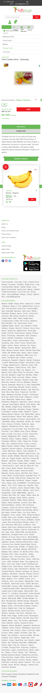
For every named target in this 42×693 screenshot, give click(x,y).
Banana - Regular (12, 193)
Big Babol (18, 625)
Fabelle (4, 620)
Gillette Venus (20, 399)
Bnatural (13, 667)
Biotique (13, 313)
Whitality (17, 456)
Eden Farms (12, 527)
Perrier (15, 652)
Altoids (17, 544)
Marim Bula (11, 399)
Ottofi (9, 561)
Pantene (20, 468)
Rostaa (35, 441)
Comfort (5, 362)
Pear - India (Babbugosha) (11, 297)
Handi (14, 493)
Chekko (35, 660)
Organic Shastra (16, 458)
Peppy (17, 303)
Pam (9, 463)
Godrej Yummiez (34, 593)
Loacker (33, 444)
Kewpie (29, 333)
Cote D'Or (9, 380)
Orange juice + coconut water (12, 429)
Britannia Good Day (25, 527)
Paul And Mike (33, 308)
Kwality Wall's (28, 586)
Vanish (37, 303)
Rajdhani (18, 510)
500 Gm (8, 196)
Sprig (15, 372)
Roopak (20, 461)
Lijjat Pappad (33, 620)
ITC (37, 522)
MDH (21, 586)
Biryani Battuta (33, 537)
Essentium (5, 313)
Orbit (25, 451)
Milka (27, 355)
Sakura (35, 412)
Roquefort (15, 360)
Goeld (4, 451)
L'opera (20, 488)
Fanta (16, 554)
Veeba (4, 333)
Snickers (26, 328)
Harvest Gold (31, 343)
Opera (10, 665)
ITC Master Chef (32, 547)
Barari (22, 350)
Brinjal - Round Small (9, 289)
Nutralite (5, 370)
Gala (16, 569)
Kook (12, 581)
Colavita (13, 618)
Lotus (15, 517)
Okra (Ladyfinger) (13, 294)
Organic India (7, 591)
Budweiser (27, 407)
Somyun (18, 628)
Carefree (11, 596)
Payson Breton (31, 419)
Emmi (29, 385)
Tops (16, 620)
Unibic (19, 441)
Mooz (8, 392)
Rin (33, 421)
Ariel (33, 638)
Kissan (17, 326)
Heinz (4, 623)
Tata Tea (23, 466)
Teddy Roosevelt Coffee (11, 588)
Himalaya (8, 539)
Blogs (3, 227)
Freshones (6, 662)
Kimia (4, 350)
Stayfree (22, 360)
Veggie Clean (12, 603)
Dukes (11, 439)
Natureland (6, 559)
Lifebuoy (19, 571)
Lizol (26, 640)
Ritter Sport (18, 525)
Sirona (38, 463)
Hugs (32, 380)
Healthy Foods (7, 566)
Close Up (12, 370)
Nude (22, 561)
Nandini (29, 360)
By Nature (27, 382)
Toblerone (33, 652)
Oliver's (19, 451)
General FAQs (6, 246)
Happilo (37, 586)
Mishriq (19, 618)
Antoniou (28, 662)
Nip (9, 642)
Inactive (34, 387)
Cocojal (10, 434)
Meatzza (5, 628)
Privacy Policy (6, 234)
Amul (30, 502)
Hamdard (15, 561)
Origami (28, 480)
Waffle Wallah (22, 493)
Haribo (21, 412)
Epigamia (5, 625)
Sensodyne (24, 576)
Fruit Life (11, 333)
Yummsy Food (33, 665)
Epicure (36, 571)
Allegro (28, 377)
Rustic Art (28, 507)
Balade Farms (22, 331)
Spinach (36, 294)
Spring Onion (22, 289)
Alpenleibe (6, 421)
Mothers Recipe (7, 414)
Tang (38, 488)
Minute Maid (29, 414)
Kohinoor (24, 645)
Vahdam (8, 407)
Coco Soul (26, 512)
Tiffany (28, 495)
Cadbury (18, 439)
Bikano (36, 510)
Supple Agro (25, 638)
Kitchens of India (14, 611)
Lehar (37, 603)
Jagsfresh (9, 190)
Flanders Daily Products (24, 542)
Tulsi (9, 635)
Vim (22, 326)
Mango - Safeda (20, 287)
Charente (22, 574)
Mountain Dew (11, 601)
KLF (18, 495)
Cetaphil (25, 436)
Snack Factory (29, 566)
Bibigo (10, 620)
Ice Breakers (6, 412)
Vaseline (36, 409)
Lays (8, 444)
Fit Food (20, 382)
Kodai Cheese (20, 333)
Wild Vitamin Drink (8, 510)
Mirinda (23, 404)
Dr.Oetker (17, 424)
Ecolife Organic (18, 591)
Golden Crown (23, 615)
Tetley (11, 633)
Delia (9, 615)
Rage (4, 579)
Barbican (10, 623)
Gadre (4, 522)
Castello (32, 436)
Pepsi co (14, 306)
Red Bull (18, 394)
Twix (26, 652)
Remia (9, 377)
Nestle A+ (28, 412)
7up (22, 370)
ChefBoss (5, 574)
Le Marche (27, 525)
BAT (19, 436)
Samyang (15, 642)
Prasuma (29, 574)
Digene (4, 502)
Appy (32, 424)
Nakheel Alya (11, 480)
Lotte (12, 343)
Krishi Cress (22, 308)
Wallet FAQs (6, 249)
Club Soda (18, 282)
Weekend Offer (8, 37)
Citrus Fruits (7, 40)
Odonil (15, 340)
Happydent (6, 419)
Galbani (17, 431)
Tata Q (35, 576)
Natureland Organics (28, 588)
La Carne (25, 434)
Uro (33, 370)
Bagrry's (28, 370)
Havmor (17, 623)
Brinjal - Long (31, 287)
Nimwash (5, 473)
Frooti (15, 485)
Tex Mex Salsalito (28, 598)
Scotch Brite (6, 490)
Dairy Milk (9, 311)
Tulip (30, 633)
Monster (26, 522)
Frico (16, 579)
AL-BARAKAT (22, 483)
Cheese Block (7, 340)
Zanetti (28, 583)
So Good (12, 537)
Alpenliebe (21, 421)
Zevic (32, 426)
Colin (22, 414)
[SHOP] (6, 27)
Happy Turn (27, 441)
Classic (29, 559)
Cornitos (5, 495)
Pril (31, 571)
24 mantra (13, 488)
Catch (17, 466)
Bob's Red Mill (7, 323)
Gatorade (6, 630)
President (5, 554)
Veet (3, 392)
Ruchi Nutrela (14, 404)
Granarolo (5, 581)
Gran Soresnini (11, 308)
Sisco (37, 490)
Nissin (32, 522)
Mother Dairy (16, 353)
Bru (29, 345)
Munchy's (35, 583)
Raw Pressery (29, 468)
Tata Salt (36, 635)
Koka (31, 473)
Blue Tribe (12, 495)
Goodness (23, 554)
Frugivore (33, 647)
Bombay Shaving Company (11, 655)
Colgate (33, 461)
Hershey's (18, 380)
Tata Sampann (31, 446)
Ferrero (36, 574)
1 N (4, 104)
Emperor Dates (29, 488)
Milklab (4, 348)
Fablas (17, 321)
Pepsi (4, 434)
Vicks (12, 532)
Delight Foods (17, 407)
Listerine (17, 638)
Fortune (15, 463)
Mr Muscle (20, 355)
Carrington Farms (17, 534)
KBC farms (12, 451)
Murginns (12, 375)
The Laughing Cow (32, 561)
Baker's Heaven (7, 446)
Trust (10, 485)
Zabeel (4, 598)
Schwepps (6, 441)
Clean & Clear (7, 549)
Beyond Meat (26, 544)
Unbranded (20, 335)
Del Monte (20, 480)
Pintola (19, 416)
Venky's (18, 630)
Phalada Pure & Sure (16, 426)
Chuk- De (22, 608)
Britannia (13, 500)
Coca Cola (17, 434)
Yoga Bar (30, 485)
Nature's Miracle (29, 500)
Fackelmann (18, 338)
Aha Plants (14, 574)
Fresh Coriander (8, 282)
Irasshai (5, 436)
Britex (23, 657)
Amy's (27, 426)
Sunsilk (10, 456)
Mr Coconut (24, 321)
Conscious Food (8, 544)
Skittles (29, 399)
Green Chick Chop (28, 611)
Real (10, 522)
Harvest (13, 382)
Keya (3, 311)
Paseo (33, 345)
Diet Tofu (5, 375)
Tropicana (16, 520)
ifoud (23, 431)
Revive (4, 331)
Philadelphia (26, 628)
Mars (20, 512)
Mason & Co (21, 385)
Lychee (33, 292)
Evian (37, 552)
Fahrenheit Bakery (8, 505)
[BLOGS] (30, 27)
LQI (12, 431)
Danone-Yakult (24, 340)
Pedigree (5, 557)
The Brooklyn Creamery (32, 448)
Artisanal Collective (32, 517)
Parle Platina (17, 539)
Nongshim (21, 409)
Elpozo (32, 650)
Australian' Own (31, 475)
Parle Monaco (24, 569)
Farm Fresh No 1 (8, 466)
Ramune (5, 303)
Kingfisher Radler (8, 326)
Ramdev (24, 389)
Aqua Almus (12, 453)
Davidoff (10, 338)
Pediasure (6, 306)
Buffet (9, 660)
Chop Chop (11, 564)
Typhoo (37, 414)
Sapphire (5, 426)
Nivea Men (23, 642)
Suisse (24, 630)
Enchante (29, 372)
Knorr (11, 557)
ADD (28, 109)
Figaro (10, 645)
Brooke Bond (17, 522)
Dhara (4, 387)
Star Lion (16, 645)
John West (16, 549)
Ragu (18, 370)
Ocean (27, 444)
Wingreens (15, 402)
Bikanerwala (13, 362)
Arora (33, 328)
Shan (11, 552)
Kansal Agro (30, 362)
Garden (37, 520)
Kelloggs (12, 498)
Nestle (4, 615)
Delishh (25, 498)
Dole (14, 483)
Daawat (15, 412)
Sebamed (28, 613)
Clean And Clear (8, 657)
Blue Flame (36, 350)
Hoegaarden (6, 493)
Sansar (16, 345)
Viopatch (25, 394)
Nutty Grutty (12, 598)
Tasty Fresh (12, 331)
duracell (31, 498)
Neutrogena (34, 615)
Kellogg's (23, 665)
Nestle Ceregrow (33, 515)
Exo (7, 458)
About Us (5, 224)
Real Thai (35, 389)
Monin (10, 606)
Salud (34, 367)
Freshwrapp (34, 394)
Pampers (11, 367)
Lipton (29, 353)
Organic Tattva (7, 318)
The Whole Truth (13, 358)
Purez (30, 323)
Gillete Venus (7, 576)
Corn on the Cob (24, 292)
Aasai (4, 335)
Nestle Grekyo (7, 529)
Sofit (29, 389)
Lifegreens (29, 397)
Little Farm (26, 458)
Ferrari (23, 343)
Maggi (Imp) (12, 436)
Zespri (18, 515)
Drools (25, 313)
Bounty (12, 542)
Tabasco (8, 652)
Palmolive (5, 439)
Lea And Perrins (23, 650)
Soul (25, 429)
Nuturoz (30, 416)
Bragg (6, 365)
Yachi (32, 490)
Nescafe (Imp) (28, 510)
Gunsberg (5, 343)
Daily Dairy (23, 402)
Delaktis (17, 529)
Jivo (34, 613)
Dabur (36, 416)
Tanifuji (30, 554)
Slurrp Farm (34, 434)
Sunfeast (12, 613)
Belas (4, 564)
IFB (9, 353)
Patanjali (31, 451)
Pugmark (15, 576)
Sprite (14, 468)
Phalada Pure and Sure (30, 655)
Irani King (14, 662)
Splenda (24, 549)
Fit (21, 552)
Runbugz (26, 571)
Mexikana (10, 394)
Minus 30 (30, 466)
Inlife (3, 444)
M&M (19, 598)
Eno (39, 419)
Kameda (29, 350)
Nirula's (34, 404)
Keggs (14, 615)
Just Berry (15, 593)
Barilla (4, 569)
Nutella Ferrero (14, 365)
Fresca (23, 520)
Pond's (28, 387)
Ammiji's (17, 446)
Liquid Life (36, 527)
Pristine (4, 463)
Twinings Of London (18, 559)
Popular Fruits (8, 48)
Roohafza (24, 633)
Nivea (35, 507)
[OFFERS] (15, 27)
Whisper (34, 431)
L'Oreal (8, 468)
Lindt (28, 404)
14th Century (14, 316)
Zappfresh (27, 625)
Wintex (4, 389)
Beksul (11, 625)
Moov (22, 303)
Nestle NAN (35, 385)
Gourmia (24, 502)
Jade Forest (15, 583)
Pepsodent (24, 593)
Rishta (4, 353)
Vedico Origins (14, 470)
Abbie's (16, 552)
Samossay (25, 647)
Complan (5, 470)
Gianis (14, 377)
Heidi (34, 495)
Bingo (13, 421)
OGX (29, 367)
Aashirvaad (32, 529)
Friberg (29, 660)
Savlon (24, 353)
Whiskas (5, 613)
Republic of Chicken (18, 419)
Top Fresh (5, 667)
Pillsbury (13, 441)
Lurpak (13, 650)
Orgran (11, 640)
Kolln (12, 630)
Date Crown (26, 311)
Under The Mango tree (30, 564)
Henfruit (19, 505)
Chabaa (12, 328)
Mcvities (33, 569)
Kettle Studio (23, 463)
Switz (10, 517)
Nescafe (21, 387)
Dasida (12, 473)
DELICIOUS (32, 549)
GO (36, 17)
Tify (20, 620)
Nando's (32, 640)
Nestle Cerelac (28, 552)
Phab (34, 407)
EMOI (34, 348)
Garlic (4, 294)
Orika (32, 340)
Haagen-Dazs (28, 318)
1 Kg (14, 196)
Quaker (17, 633)
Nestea (21, 662)
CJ (9, 593)
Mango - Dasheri (34, 289)
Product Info (21, 131)
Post (31, 355)
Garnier (10, 345)
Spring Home (26, 348)
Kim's (12, 554)
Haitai (36, 542)
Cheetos (11, 348)
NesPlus (21, 517)
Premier (23, 358)
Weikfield (16, 389)
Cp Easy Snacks (19, 475)
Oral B (11, 628)
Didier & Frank (21, 478)
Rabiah (11, 303)
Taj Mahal (21, 453)
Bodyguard (30, 608)
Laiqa (7, 532)
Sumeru (12, 355)
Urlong (30, 402)
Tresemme (33, 439)
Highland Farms (27, 306)
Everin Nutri (6, 650)
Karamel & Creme (27, 623)
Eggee (4, 345)
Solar (28, 335)
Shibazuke (12, 385)
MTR (33, 557)
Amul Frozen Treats (17, 397)
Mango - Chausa (26, 294)
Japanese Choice (16, 444)
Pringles (22, 362)
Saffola (34, 311)
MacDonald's (29, 591)
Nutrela (17, 414)
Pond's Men (32, 331)
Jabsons (31, 493)
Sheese (35, 333)
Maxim (9, 475)
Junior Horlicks (16, 490)
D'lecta (28, 431)
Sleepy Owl (31, 478)
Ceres (13, 515)
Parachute (9, 525)
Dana (23, 583)
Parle (24, 416)
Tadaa (20, 318)
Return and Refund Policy (10, 231)
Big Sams (17, 311)
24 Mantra (30, 520)
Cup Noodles (7, 520)
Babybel (5, 552)
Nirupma (26, 380)
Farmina (35, 606)
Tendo (17, 343)
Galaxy (9, 483)
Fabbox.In (24, 365)
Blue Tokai (15, 392)
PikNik (19, 500)
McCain (17, 665)
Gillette (26, 461)
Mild (34, 502)
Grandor (14, 512)
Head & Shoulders (9, 416)
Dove (38, 328)
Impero (19, 313)
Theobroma (11, 335)
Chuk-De (24, 529)
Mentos (18, 348)
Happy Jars (22, 485)
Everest (25, 620)
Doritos (4, 608)
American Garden (27, 470)
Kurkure (11, 569)
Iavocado (21, 377)
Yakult (19, 498)
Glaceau (5, 404)
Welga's (25, 439)
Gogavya (5, 638)
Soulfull (4, 517)
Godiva (12, 478)
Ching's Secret (20, 367)
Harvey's (5, 640)
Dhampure (36, 360)
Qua (3, 525)
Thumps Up (24, 392)
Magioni (5, 606)
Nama (8, 512)
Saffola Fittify (20, 532)
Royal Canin (36, 628)
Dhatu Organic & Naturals (24, 596)
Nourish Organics (16, 448)
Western (26, 490)
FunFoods (31, 630)
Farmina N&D (6, 586)
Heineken (28, 326)
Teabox (4, 611)
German (10, 424)
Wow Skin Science (27, 456)
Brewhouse (36, 625)
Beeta (23, 446)
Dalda (4, 409)
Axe (3, 539)
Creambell (5, 500)
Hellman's (15, 635)
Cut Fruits (6, 52)
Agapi (23, 495)
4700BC (22, 547)
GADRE (21, 579)
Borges (29, 409)
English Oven (13, 608)
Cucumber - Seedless (16, 284)
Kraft (31, 576)
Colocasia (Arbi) (7, 287)
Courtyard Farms (8, 321)
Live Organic (19, 581)
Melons (5, 44)
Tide (34, 662)
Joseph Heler (12, 409)
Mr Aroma (5, 397)
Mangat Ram (29, 581)
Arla (3, 512)
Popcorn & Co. (21, 537)
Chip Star (26, 618)
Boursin (15, 660)
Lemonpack (6, 360)
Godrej (27, 579)
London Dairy (13, 387)
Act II (33, 579)
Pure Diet (31, 429)
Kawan (20, 603)
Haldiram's (34, 321)
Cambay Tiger (29, 603)
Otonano (37, 402)
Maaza (10, 389)
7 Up (15, 323)
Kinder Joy (22, 372)
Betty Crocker (31, 453)
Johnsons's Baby (26, 635)
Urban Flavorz (18, 566)
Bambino (10, 579)
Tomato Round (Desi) (9, 292)
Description (21, 127)
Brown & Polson (32, 657)
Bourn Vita (34, 618)
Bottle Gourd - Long (32, 284)
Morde (31, 316)
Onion (25, 282)
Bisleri (37, 566)
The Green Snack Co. (22, 557)
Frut (19, 306)
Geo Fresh (20, 613)
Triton (4, 483)
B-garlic (36, 353)
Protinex (22, 660)
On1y (11, 638)
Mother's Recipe (24, 601)
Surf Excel (5, 618)
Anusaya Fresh (14, 647)
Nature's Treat (7, 372)
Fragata (35, 480)
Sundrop (15, 586)
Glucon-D (18, 328)
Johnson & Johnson (16, 507)
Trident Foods (13, 547)
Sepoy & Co (29, 303)
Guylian (17, 657)
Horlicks (30, 358)
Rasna (33, 512)
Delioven (23, 345)
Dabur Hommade (14, 502)
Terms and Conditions (9, 237)
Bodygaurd (6, 515)
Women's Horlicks (13, 350)
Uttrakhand (6, 402)
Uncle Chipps (29, 338)
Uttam (24, 515)
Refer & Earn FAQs (8, 252)
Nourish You (23, 316)
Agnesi (21, 652)
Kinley (31, 365)
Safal (15, 318)
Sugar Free (21, 375)
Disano (18, 473)
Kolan (36, 596)
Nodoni (28, 421)
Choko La (5, 355)
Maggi (4, 660)
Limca (26, 534)
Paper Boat (19, 640)
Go (7, 488)
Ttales (36, 372)
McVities (29, 375)
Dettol (18, 564)
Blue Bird (24, 473)
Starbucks (25, 424)
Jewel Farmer (22, 323)
